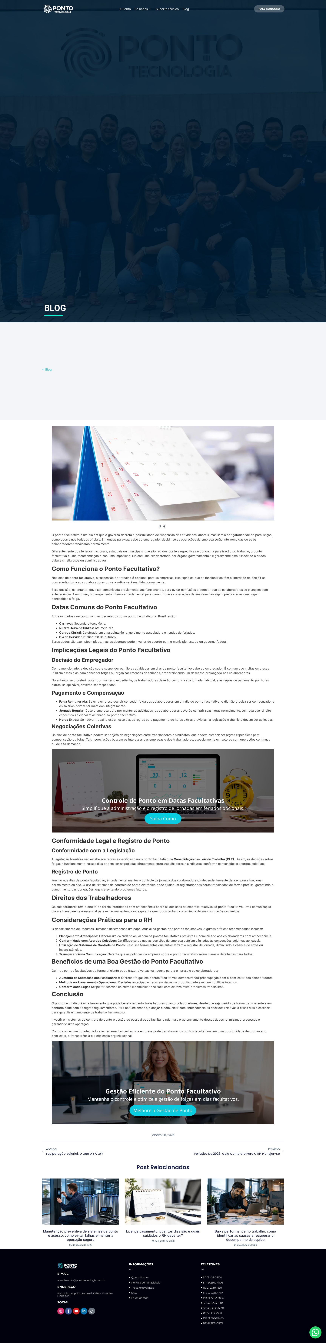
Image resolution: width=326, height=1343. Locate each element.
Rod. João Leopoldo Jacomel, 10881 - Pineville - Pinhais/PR (85, 1294)
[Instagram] (60, 1311)
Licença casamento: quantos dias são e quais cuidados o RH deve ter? (163, 1233)
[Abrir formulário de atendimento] (315, 1332)
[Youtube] (76, 1311)
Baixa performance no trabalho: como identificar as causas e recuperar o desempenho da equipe (245, 1235)
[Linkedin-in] (84, 1311)
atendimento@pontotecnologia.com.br (81, 1280)
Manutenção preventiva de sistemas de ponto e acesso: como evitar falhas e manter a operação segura (80, 1235)
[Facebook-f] (68, 1311)
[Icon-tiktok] (91, 1311)
